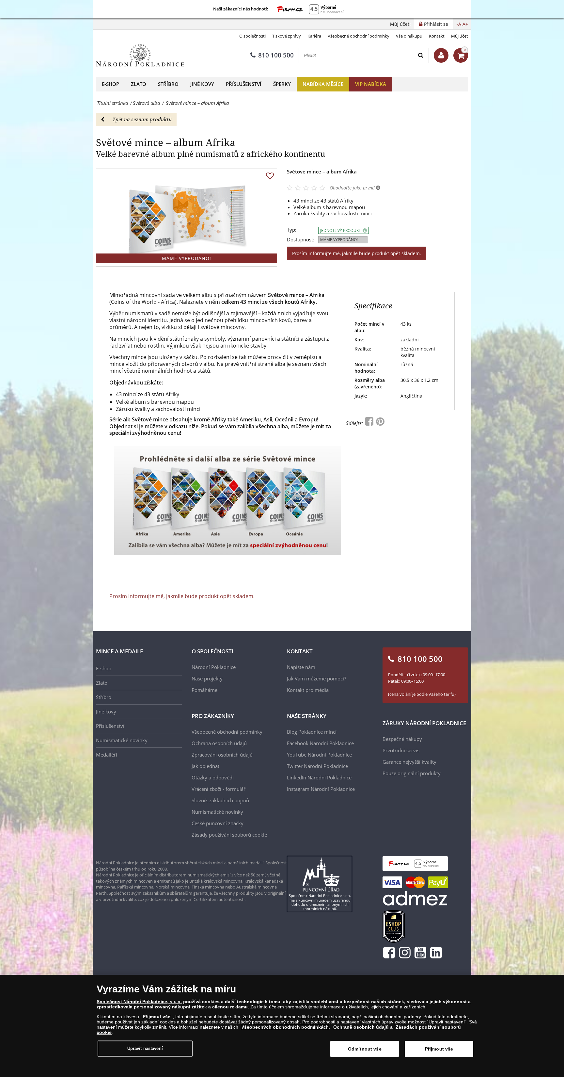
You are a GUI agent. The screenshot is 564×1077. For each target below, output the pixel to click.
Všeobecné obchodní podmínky (358, 36)
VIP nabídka (370, 84)
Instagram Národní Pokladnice (321, 789)
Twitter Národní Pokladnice (317, 766)
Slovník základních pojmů (220, 800)
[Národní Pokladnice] (140, 55)
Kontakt (437, 36)
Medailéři (106, 754)
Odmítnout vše (365, 1049)
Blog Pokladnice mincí (312, 731)
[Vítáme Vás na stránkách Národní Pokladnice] (441, 55)
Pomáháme (204, 690)
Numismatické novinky (122, 740)
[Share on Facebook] (370, 423)
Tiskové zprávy (286, 36)
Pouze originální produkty (412, 773)
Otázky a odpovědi (213, 777)
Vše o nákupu (409, 36)
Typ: (291, 230)
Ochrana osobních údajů (219, 743)
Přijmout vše (439, 1049)
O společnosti (252, 36)
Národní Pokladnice (214, 667)
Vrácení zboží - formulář (218, 789)
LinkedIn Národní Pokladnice (319, 777)
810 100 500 (276, 55)
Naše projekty (207, 678)
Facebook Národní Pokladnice (320, 743)
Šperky (282, 84)
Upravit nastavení (145, 1048)
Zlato (138, 84)
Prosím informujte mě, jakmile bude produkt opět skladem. (356, 253)
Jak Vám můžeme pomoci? (316, 678)
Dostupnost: (300, 240)
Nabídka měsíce (323, 84)
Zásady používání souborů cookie (229, 834)
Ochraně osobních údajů (361, 1027)
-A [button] (459, 24)
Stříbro (168, 84)
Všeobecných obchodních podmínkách (285, 1027)
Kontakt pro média (308, 690)
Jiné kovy (202, 84)
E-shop (110, 84)
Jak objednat (205, 766)
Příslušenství (243, 84)
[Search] (421, 55)
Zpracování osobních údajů (222, 754)
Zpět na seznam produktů (142, 119)
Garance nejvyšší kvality (409, 762)
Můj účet (459, 36)
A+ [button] (465, 24)
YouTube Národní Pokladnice (319, 754)
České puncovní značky (217, 823)
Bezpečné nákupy (402, 739)
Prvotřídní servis (401, 750)
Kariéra (314, 36)
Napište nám (301, 667)
